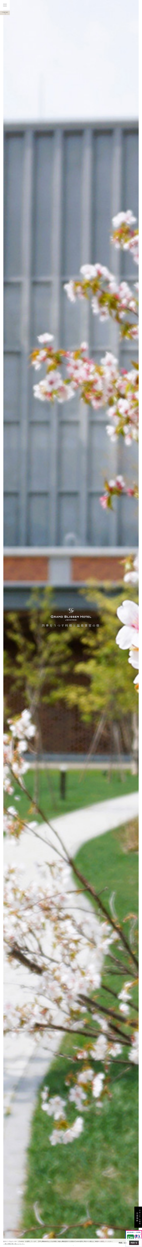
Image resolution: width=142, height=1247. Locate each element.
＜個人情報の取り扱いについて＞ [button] (14, 1244)
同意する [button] (134, 1243)
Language (5, 12)
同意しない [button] (123, 1243)
